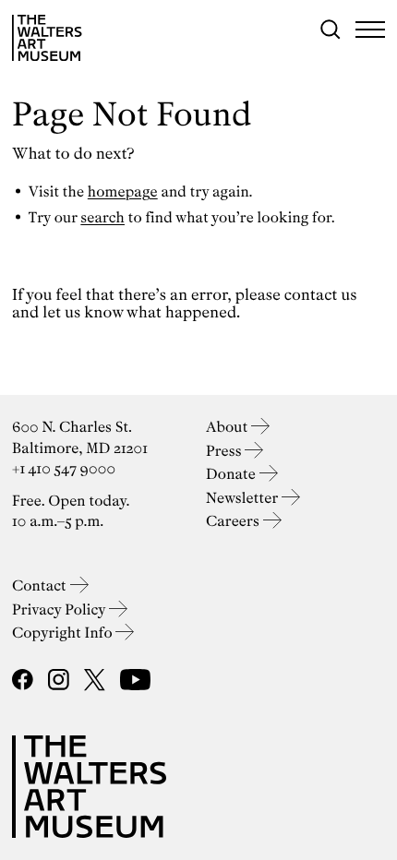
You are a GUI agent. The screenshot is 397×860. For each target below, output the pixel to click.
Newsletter (244, 498)
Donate (232, 474)
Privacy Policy (60, 609)
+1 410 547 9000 (63, 468)
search (102, 217)
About (228, 427)
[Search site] (330, 29)
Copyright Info (63, 632)
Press (225, 451)
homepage (123, 191)
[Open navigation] (370, 29)
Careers (234, 521)
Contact (41, 585)
